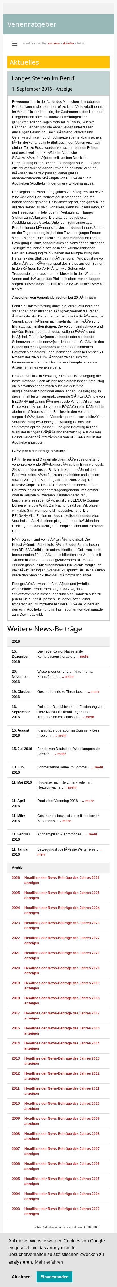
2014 (16, 1043)
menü (26, 43)
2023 (16, 923)
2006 (16, 1164)
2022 (16, 938)
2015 (16, 1028)
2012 (16, 1073)
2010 (16, 1104)
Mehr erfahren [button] (49, 1262)
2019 (16, 983)
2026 (16, 878)
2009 (16, 1119)
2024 (16, 908)
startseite (54, 43)
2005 (16, 1179)
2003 (16, 1209)
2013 (16, 1058)
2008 (16, 1134)
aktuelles (68, 43)
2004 (16, 1194)
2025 (16, 893)
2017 (16, 1013)
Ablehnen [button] (21, 1277)
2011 (16, 1088)
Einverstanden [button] (55, 1277)
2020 (16, 968)
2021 (16, 953)
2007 (16, 1149)
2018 (16, 998)
